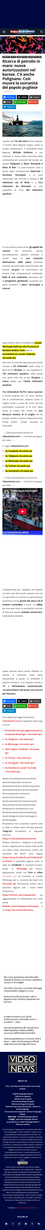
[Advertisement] (22, 14)
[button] (4, 32)
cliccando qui (9, 876)
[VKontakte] (38, 1224)
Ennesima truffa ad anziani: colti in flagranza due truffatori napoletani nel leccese (21, 999)
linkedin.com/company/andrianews (20, 906)
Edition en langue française (23, 1104)
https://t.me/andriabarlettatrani (19, 838)
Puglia (24, 57)
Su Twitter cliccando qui (17, 465)
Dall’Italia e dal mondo (15, 1011)
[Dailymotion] (6, 1224)
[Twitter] (32, 1224)
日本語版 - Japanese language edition (23, 1119)
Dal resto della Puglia (15, 972)
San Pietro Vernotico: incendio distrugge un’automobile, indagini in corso (23, 989)
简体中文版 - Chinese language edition (23, 1117)
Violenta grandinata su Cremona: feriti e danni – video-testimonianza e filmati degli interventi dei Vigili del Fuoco (22, 1041)
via (20, 868)
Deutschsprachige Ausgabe (23, 1101)
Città (13, 57)
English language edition (23, 1094)
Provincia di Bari (35, 57)
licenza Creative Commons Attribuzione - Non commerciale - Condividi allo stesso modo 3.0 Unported (22, 1169)
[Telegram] (25, 1224)
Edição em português (23, 1099)
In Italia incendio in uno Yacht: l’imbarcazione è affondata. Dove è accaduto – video (20, 1019)
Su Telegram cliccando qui (18, 455)
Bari (18, 57)
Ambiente (6, 57)
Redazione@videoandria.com (26, 1208)
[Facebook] (12, 1224)
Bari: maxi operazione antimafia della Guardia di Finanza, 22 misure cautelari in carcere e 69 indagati (23, 980)
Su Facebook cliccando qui (18, 451)
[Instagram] (19, 1223)
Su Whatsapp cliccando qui (19, 460)
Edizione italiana (23, 1124)
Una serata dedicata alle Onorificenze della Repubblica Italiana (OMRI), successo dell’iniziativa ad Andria (21, 1030)
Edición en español (23, 1096)
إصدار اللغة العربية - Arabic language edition (23, 1122)
